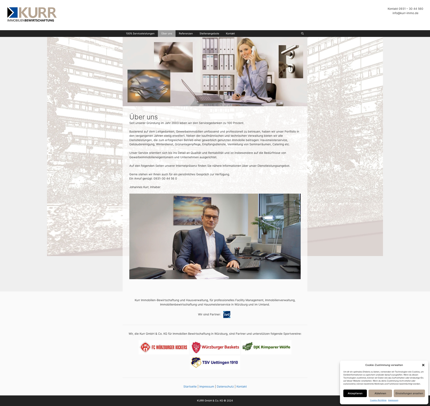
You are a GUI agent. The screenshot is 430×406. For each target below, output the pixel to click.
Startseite (190, 386)
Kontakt (230, 33)
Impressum (393, 400)
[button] (423, 365)
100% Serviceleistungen (140, 33)
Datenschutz (225, 386)
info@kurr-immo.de (405, 13)
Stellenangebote (209, 33)
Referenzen (186, 33)
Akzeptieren (355, 393)
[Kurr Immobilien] (32, 15)
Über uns (166, 33)
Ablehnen (380, 393)
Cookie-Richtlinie (378, 400)
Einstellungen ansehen (409, 393)
